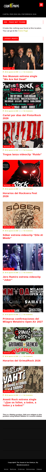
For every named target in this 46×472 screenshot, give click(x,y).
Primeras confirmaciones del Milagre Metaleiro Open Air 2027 (23, 320)
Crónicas (21, 469)
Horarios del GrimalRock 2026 (22, 360)
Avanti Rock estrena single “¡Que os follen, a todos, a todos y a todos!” (19, 402)
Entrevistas (30, 469)
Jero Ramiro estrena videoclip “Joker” (22, 278)
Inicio (6, 469)
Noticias (7, 68)
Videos (39, 469)
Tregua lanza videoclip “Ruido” (22, 154)
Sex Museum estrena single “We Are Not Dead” (20, 78)
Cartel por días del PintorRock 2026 (22, 117)
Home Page (23, 31)
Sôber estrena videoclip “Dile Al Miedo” (23, 236)
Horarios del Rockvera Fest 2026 (20, 195)
